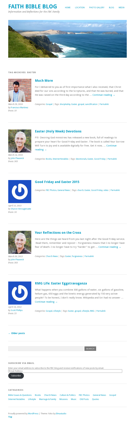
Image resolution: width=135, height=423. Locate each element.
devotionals (81, 159)
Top (10, 417)
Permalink (104, 104)
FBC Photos (51, 190)
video (106, 190)
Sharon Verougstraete (21, 209)
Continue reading (104, 94)
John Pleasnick (17, 158)
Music (73, 399)
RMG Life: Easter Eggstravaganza (61, 283)
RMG (92, 311)
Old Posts (84, 399)
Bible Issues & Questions (20, 395)
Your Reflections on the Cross (58, 233)
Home (67, 7)
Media (121, 7)
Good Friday (100, 159)
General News (63, 190)
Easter (74, 104)
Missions (63, 399)
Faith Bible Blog (32, 6)
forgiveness (77, 256)
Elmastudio (61, 413)
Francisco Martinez (19, 107)
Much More (44, 81)
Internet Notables (60, 159)
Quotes (95, 399)
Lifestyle (57, 311)
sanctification (91, 104)
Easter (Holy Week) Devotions (58, 131)
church (80, 190)
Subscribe (16, 375)
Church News (52, 256)
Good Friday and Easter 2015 (57, 182)
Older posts (16, 333)
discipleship (65, 104)
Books (49, 159)
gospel (81, 104)
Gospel (49, 104)
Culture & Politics (68, 395)
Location (80, 7)
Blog (111, 7)
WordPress (33, 413)
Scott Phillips (17, 310)
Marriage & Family (47, 399)
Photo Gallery (96, 7)
